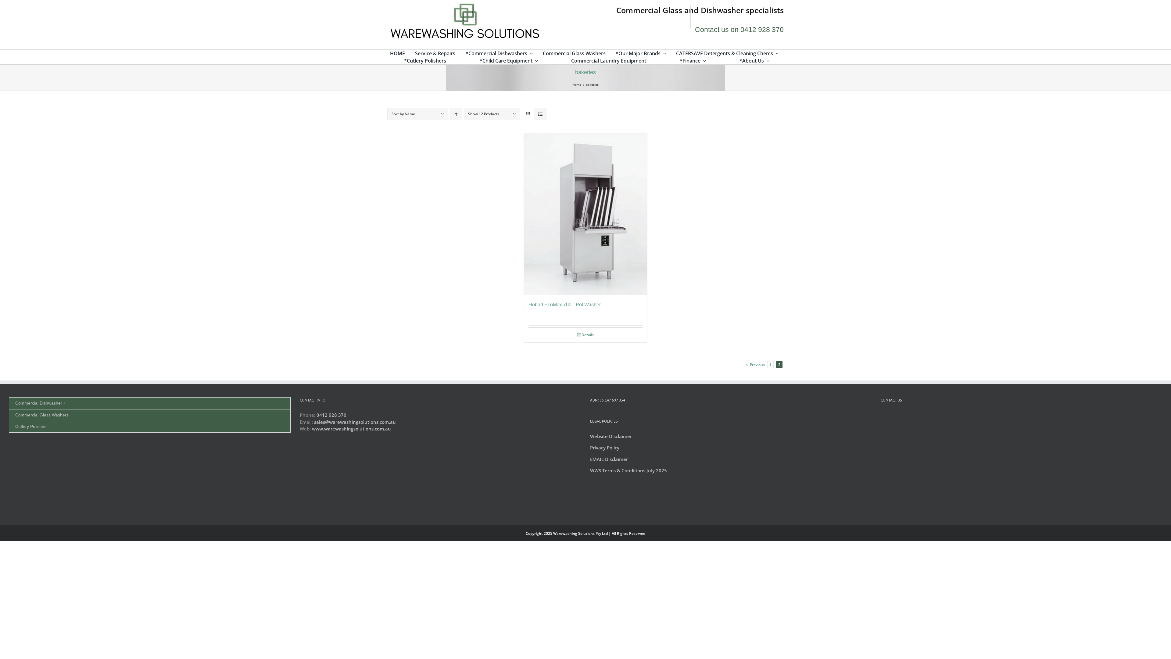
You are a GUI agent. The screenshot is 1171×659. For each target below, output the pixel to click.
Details (588, 334)
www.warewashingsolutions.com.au (351, 429)
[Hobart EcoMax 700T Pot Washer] (585, 214)
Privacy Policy (604, 448)
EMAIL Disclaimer (609, 459)
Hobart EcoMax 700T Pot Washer (564, 304)
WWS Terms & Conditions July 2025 (628, 470)
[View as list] (540, 114)
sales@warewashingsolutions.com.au (355, 422)
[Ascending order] (456, 114)
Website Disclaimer (611, 436)
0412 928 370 (331, 415)
